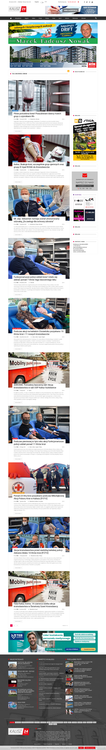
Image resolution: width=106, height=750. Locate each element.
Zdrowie (15, 110)
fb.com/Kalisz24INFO (78, 248)
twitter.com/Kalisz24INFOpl (79, 251)
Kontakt (70, 744)
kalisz (69, 722)
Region (43, 337)
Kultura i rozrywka (18, 492)
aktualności (89, 722)
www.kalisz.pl (30, 677)
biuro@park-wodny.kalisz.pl (23, 706)
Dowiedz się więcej (90, 747)
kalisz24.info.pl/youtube (78, 250)
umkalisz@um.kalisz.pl (23, 677)
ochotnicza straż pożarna (57, 722)
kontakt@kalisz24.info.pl (84, 186)
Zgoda (81, 747)
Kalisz (33, 337)
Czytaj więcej (17, 131)
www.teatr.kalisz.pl (30, 668)
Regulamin (57, 744)
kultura (48, 722)
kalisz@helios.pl (21, 686)
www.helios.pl (27, 686)
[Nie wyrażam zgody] (104, 748)
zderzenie (37, 722)
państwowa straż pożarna (27, 722)
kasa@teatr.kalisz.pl (22, 668)
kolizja (65, 722)
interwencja (18, 722)
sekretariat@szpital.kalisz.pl (24, 698)
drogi (95, 722)
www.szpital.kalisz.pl (22, 699)
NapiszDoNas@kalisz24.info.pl (80, 247)
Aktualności (32, 119)
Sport (30, 390)
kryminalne (43, 722)
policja (55, 724)
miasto (50, 724)
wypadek (80, 722)
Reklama (64, 744)
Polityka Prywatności (47, 744)
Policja (36, 224)
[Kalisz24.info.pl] (17, 6)
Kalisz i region (17, 328)
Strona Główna (37, 744)
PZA (17, 119)
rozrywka (74, 722)
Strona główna (13, 71)
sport (84, 722)
